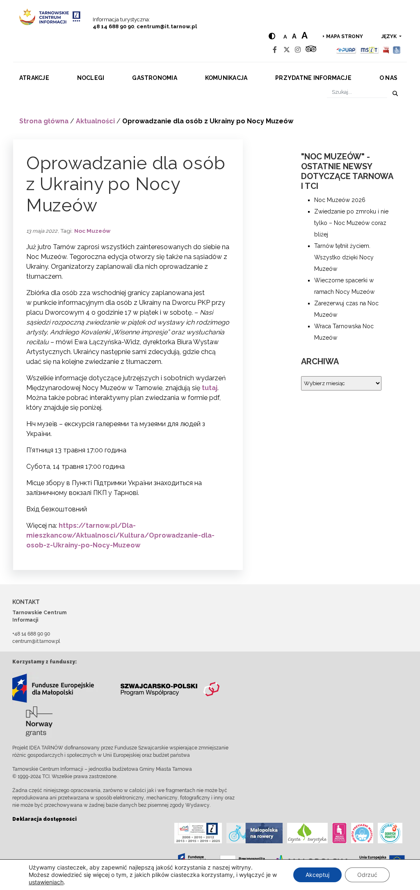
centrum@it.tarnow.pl (167, 26)
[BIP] (386, 50)
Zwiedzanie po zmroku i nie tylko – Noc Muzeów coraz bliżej (351, 223)
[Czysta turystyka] (307, 833)
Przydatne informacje (313, 78)
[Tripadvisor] (311, 50)
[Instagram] (298, 50)
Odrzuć (367, 874)
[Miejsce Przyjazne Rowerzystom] (254, 833)
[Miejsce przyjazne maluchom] (362, 833)
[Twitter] (286, 50)
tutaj (209, 388)
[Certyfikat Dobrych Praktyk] (390, 833)
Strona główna (43, 121)
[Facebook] (275, 50)
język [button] (389, 36)
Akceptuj (317, 874)
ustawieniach (46, 882)
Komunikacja (226, 78)
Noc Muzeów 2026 (339, 200)
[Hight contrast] (272, 36)
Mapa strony (344, 36)
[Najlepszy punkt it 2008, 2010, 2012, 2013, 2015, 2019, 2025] (198, 833)
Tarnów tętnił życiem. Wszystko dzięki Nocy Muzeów (344, 257)
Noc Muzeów (92, 230)
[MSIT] (369, 50)
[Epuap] (346, 50)
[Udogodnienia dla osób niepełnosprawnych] (397, 50)
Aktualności (95, 121)
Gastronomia (154, 78)
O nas (388, 78)
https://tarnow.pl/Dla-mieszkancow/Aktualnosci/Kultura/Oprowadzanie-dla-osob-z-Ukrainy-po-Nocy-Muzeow (120, 535)
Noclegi (91, 78)
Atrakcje (34, 78)
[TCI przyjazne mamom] (339, 833)
